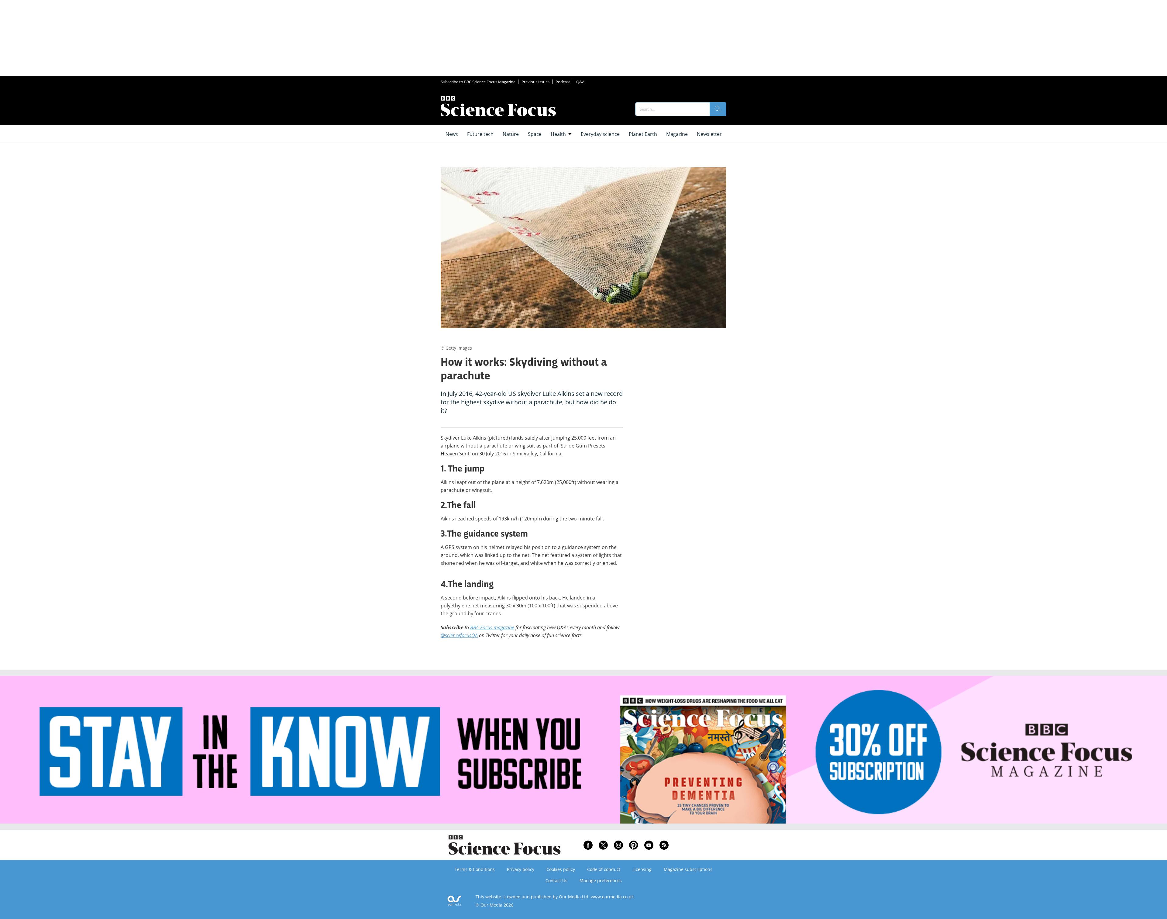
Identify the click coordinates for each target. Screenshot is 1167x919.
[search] (718, 109)
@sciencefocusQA (459, 635)
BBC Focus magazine (492, 627)
